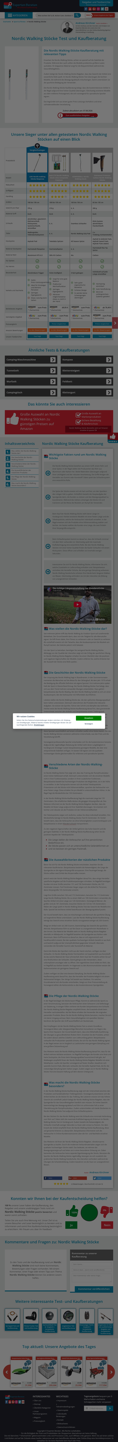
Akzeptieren (88, 718)
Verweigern (89, 724)
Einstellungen (39, 725)
